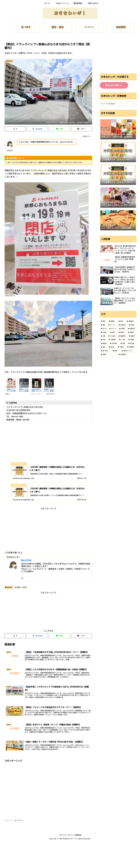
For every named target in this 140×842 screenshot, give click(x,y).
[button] (81, 128)
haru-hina (26, 560)
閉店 (25, 587)
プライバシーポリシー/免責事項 (70, 835)
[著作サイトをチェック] (22, 578)
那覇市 (19, 587)
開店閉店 (9, 587)
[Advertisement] (48, 525)
